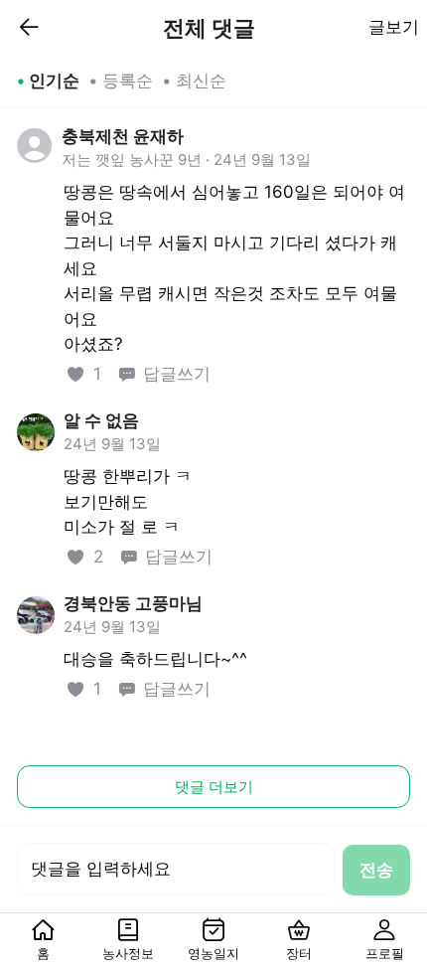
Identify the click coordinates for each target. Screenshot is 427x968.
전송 (376, 870)
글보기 (393, 27)
